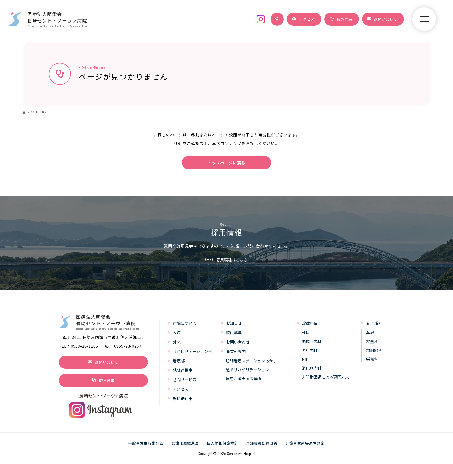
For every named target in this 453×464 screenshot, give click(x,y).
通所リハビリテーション (247, 369)
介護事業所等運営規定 (305, 443)
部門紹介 (374, 323)
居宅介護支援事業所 (243, 378)
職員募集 (234, 332)
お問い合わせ (238, 342)
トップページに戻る (226, 162)
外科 (306, 332)
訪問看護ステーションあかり (251, 360)
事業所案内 (236, 351)
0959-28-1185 (84, 346)
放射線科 (374, 350)
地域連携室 (182, 370)
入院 (177, 332)
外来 (177, 342)
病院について (184, 323)
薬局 (370, 332)
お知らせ (234, 323)
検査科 (372, 341)
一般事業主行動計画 (146, 443)
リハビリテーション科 (192, 351)
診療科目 (310, 323)
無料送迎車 (182, 398)
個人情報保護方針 (222, 443)
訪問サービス (184, 379)
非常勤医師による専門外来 (325, 377)
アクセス (180, 389)
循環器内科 (311, 341)
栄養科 (372, 359)
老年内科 (309, 350)
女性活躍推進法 (185, 443)
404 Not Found (41, 112)
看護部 (179, 360)
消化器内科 (311, 368)
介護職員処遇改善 (262, 443)
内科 (306, 359)
